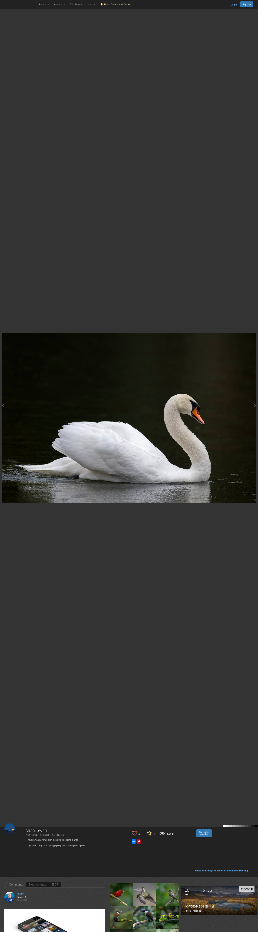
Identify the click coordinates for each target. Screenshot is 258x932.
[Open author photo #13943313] (144, 894)
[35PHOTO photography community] (19, 4)
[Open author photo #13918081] (167, 894)
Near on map (37, 884)
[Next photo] (254, 405)
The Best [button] (75, 4)
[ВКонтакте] (134, 841)
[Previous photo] (3, 405)
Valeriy (20, 894)
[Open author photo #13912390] (121, 917)
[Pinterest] (139, 841)
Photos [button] (43, 4)
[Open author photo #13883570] (144, 917)
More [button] (90, 4)
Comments (16, 884)
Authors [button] (58, 4)
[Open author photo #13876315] (167, 917)
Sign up (246, 4)
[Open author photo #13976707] (121, 894)
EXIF (55, 884)
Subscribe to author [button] (204, 833)
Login (234, 4)
